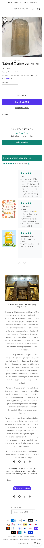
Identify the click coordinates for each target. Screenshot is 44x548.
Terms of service (36, 539)
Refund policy (14, 539)
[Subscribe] (36, 480)
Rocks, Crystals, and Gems (21, 536)
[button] (4, 9)
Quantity (5, 83)
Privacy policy (24, 539)
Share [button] (6, 114)
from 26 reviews (21, 163)
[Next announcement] (39, 2)
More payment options (22, 107)
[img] (8, 163)
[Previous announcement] (4, 2)
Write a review (22, 142)
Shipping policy (23, 543)
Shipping (4, 72)
